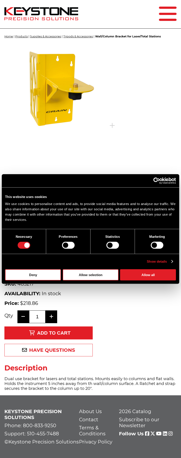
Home (8, 36)
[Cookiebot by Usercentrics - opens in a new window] (156, 181)
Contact (88, 420)
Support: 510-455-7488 (31, 434)
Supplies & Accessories (45, 36)
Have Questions (52, 350)
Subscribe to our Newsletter (139, 423)
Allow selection (90, 275)
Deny (33, 275)
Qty (8, 316)
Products (21, 36)
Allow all (148, 275)
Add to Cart (53, 333)
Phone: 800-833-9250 (30, 426)
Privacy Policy (95, 442)
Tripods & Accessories (78, 36)
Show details (157, 261)
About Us (90, 411)
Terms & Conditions (92, 431)
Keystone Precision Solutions (33, 414)
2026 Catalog (135, 411)
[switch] (68, 245)
